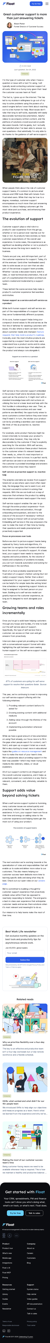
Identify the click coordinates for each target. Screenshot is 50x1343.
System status (32, 1289)
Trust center (31, 1325)
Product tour (7, 1248)
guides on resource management (27, 751)
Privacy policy (32, 1321)
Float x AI (6, 1268)
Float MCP (6, 1273)
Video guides (32, 1299)
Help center (31, 1294)
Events (5, 1304)
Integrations (7, 1263)
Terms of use (7, 1321)
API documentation (34, 1304)
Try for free (36, 4)
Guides (5, 1299)
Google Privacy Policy (33, 965)
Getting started (8, 1289)
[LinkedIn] (3, 1331)
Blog (29, 1263)
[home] (8, 4)
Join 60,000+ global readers (16, 948)
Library (5, 1294)
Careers (30, 1253)
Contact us (31, 1309)
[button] (47, 4)
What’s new (7, 1253)
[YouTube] (8, 1331)
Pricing (5, 1277)
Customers (31, 1258)
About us (30, 1248)
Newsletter (6, 1309)
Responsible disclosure (10, 1325)
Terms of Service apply (13, 967)
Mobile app (6, 1258)
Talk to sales (34, 1213)
